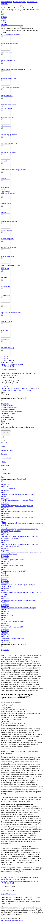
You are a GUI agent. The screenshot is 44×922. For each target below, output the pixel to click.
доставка (15, 881)
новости (9, 881)
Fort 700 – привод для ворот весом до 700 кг (17, 517)
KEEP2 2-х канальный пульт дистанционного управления (22, 523)
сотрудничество (25, 881)
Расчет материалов (19, 2)
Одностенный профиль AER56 (12, 621)
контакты (4, 358)
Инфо (35, 2)
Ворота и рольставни (8, 390)
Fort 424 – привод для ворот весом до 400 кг (17, 500)
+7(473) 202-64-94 (7, 360)
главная (3, 388)
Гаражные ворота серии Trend (12, 565)
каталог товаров (14, 388)
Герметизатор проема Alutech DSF (13, 571)
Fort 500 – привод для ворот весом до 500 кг (17, 506)
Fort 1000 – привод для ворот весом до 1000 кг (18, 494)
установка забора (19, 879)
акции (3, 881)
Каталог (4, 2)
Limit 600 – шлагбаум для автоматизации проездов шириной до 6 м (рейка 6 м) (19, 545)
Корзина (30, 2)
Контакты (4, 4)
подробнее (5, 490)
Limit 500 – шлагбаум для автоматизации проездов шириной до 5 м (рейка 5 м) (19, 537)
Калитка (4, 579)
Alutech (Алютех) (24, 390)
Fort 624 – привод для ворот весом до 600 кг (17, 511)
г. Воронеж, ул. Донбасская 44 (12, 364)
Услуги (9, 2)
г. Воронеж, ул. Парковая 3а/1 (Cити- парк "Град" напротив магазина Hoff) (19, 374)
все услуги (17, 877)
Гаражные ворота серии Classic (12, 559)
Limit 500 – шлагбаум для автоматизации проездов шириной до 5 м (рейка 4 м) (19, 530)
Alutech (6, 394)
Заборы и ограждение (30, 388)
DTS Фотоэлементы (8, 488)
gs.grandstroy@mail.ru (8, 894)
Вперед (8, 642)
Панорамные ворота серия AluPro (13, 638)
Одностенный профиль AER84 (12, 627)
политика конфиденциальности (12, 920)
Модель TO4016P (7, 615)
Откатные (4, 633)
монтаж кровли (26, 877)
